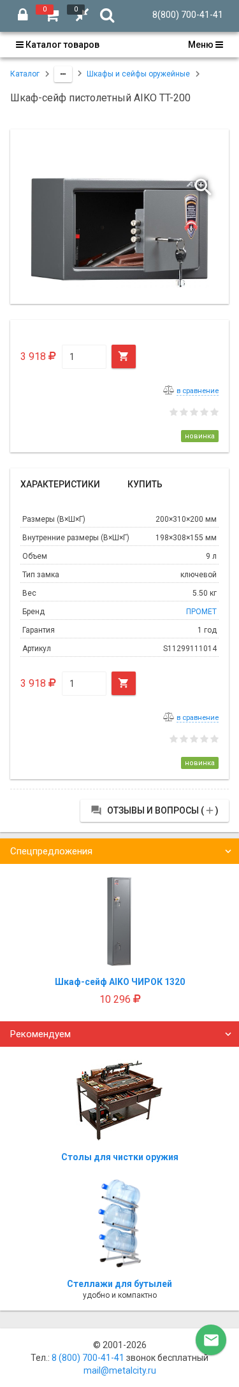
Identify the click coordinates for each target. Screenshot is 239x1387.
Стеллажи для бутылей (119, 1284)
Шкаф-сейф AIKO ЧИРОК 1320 (120, 982)
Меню (201, 45)
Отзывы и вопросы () (155, 810)
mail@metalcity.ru (119, 1370)
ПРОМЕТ (201, 611)
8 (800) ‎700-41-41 (88, 1358)
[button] (204, 184)
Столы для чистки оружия (119, 1157)
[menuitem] (61, 44)
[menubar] (119, 44)
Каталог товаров (61, 45)
